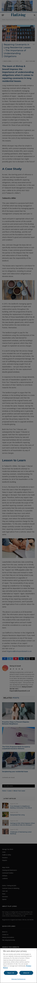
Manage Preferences (18, 979)
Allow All (26, 973)
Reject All (11, 973)
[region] (18, 965)
